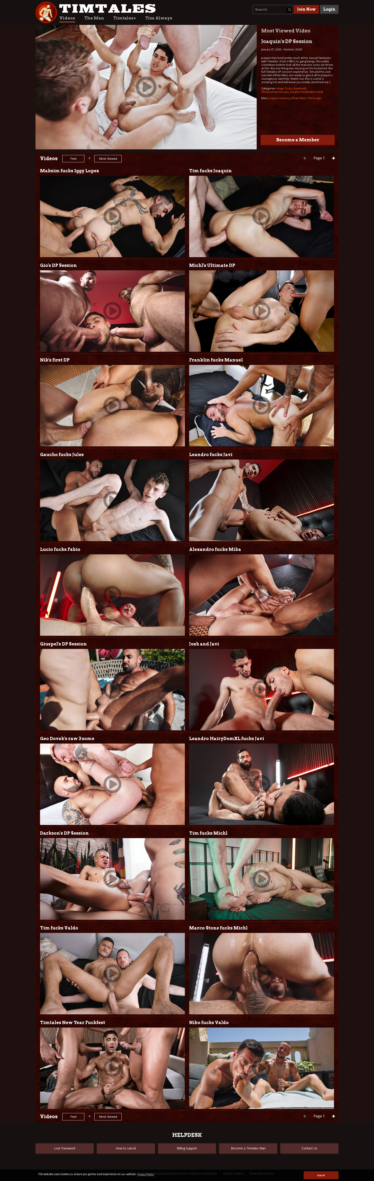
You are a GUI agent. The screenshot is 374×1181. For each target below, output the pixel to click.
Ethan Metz (299, 98)
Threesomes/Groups (275, 92)
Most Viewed (108, 158)
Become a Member (297, 139)
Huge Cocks (284, 88)
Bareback (299, 88)
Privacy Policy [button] (145, 1174)
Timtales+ (124, 18)
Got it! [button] (321, 1175)
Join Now (306, 9)
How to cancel (126, 1148)
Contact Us (309, 1148)
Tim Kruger (315, 98)
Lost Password (64, 1148)
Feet (320, 92)
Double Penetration (303, 92)
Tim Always (158, 18)
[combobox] (273, 9)
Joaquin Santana (279, 98)
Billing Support (187, 1148)
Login (329, 9)
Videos (67, 18)
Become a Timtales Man (248, 1148)
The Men (94, 18)
